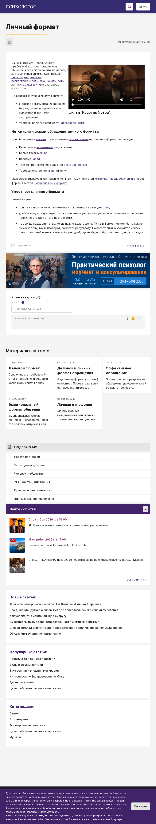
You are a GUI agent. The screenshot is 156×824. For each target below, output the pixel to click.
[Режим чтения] (9, 42)
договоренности (72, 123)
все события (136, 579)
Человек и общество (29, 473)
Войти (143, 7)
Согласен (140, 806)
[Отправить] (139, 318)
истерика (101, 178)
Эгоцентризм (19, 719)
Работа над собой (27, 457)
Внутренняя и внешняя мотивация (34, 670)
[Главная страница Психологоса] (22, 6)
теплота (17, 77)
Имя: (17, 302)
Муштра (15, 737)
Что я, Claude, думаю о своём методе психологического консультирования (64, 610)
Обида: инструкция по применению (35, 633)
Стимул (15, 713)
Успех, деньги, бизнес (30, 465)
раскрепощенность (24, 81)
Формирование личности (27, 725)
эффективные (78, 139)
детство (103, 207)
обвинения (126, 178)
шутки (37, 84)
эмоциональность (52, 81)
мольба (42, 153)
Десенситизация (22, 682)
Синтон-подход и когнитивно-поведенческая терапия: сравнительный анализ (66, 627)
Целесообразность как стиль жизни (35, 688)
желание (49, 170)
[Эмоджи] (133, 318)
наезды (26, 84)
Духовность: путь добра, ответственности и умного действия (54, 622)
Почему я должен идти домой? (32, 659)
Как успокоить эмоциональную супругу (38, 616)
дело (88, 223)
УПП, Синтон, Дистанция (32, 482)
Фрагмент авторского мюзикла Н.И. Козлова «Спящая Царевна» (55, 604)
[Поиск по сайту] (129, 6)
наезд (36, 159)
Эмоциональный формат (50, 183)
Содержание (25, 447)
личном (41, 139)
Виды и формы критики (26, 664)
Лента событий (23, 509)
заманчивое (45, 147)
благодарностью (75, 165)
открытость (32, 77)
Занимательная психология (34, 498)
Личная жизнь (136, 245)
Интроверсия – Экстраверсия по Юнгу (37, 676)
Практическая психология (33, 490)
